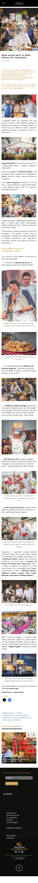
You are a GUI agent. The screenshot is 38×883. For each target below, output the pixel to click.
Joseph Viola (7, 718)
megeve (16, 718)
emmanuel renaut (9, 713)
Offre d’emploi (11, 836)
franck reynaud (8, 715)
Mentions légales (12, 822)
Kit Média (9, 820)
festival (19, 713)
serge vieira (7, 720)
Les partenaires (11, 818)
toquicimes (16, 720)
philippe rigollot (26, 718)
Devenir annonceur (12, 815)
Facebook (7, 794)
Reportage (10, 838)
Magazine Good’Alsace (14, 828)
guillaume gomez (22, 715)
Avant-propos (11, 813)
